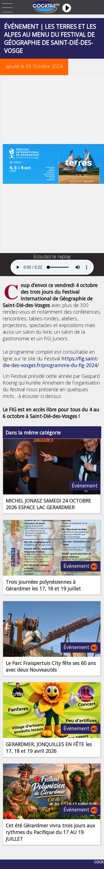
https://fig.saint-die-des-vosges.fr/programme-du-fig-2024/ (51, 361)
